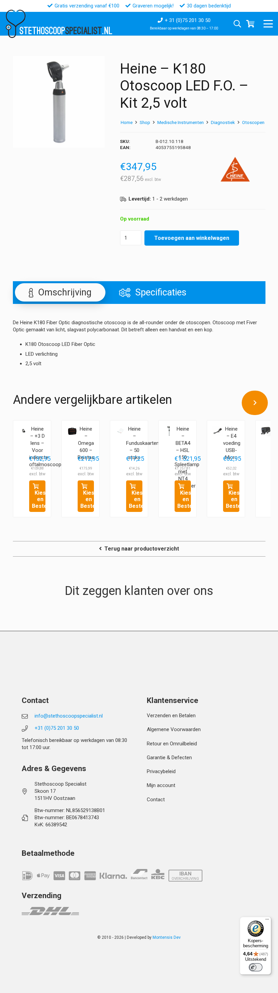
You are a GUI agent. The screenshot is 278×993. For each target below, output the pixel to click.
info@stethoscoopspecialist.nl (69, 716)
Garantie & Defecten (169, 757)
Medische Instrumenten (180, 122)
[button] (268, 23)
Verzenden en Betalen (171, 715)
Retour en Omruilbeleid (172, 744)
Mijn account (161, 785)
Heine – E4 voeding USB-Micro (231, 443)
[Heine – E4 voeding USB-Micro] (217, 431)
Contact (156, 800)
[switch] (255, 967)
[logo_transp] (15, 23)
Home (127, 122)
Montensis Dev (167, 937)
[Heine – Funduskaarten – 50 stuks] (120, 431)
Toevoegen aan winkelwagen (191, 238)
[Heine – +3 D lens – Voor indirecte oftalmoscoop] (23, 431)
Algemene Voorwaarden (174, 729)
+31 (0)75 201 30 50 (57, 728)
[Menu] (267, 921)
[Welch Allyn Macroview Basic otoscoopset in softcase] (266, 431)
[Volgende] (255, 403)
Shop (145, 122)
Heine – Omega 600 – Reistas (86, 443)
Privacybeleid (161, 771)
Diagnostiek (223, 122)
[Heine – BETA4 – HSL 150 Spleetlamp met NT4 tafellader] (169, 431)
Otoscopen (253, 122)
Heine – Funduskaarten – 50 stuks (142, 443)
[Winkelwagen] (250, 24)
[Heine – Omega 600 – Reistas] (72, 431)
